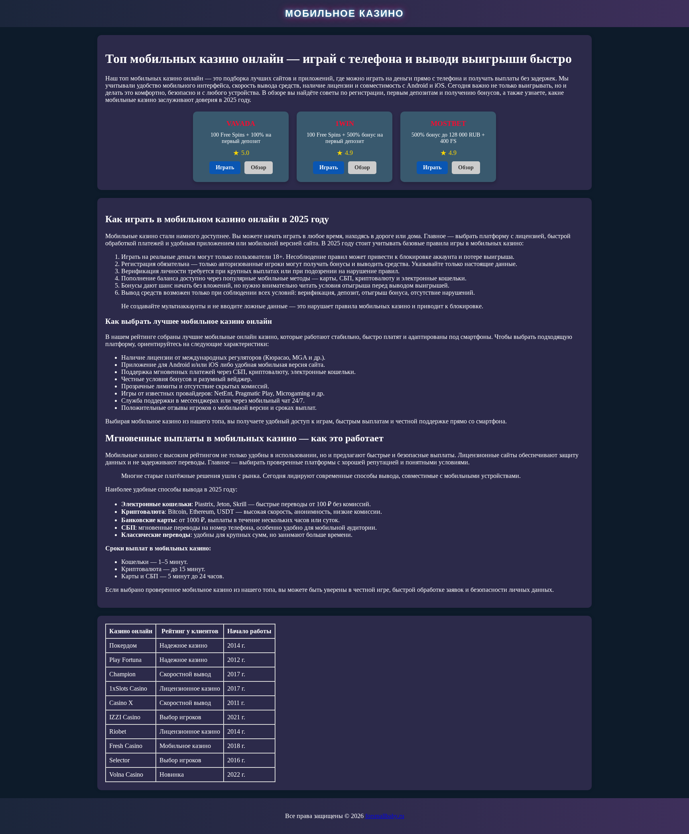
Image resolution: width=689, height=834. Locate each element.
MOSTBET (448, 123)
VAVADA (240, 123)
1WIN (344, 123)
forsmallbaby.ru (384, 815)
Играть (225, 167)
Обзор (258, 167)
